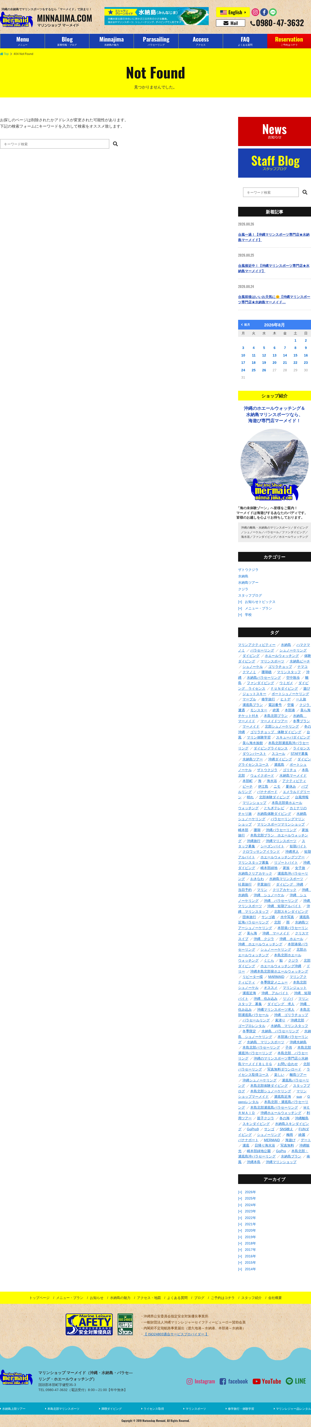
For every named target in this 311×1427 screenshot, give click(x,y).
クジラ (243, 589)
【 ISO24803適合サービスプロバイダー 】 (176, 1334)
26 (264, 370)
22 (295, 363)
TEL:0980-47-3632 (53, 1390)
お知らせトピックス (260, 602)
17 (243, 363)
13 (274, 355)
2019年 (250, 1237)
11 (254, 355)
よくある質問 (177, 1298)
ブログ (199, 1298)
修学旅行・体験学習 (241, 1408)
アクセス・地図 (149, 1298)
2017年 (250, 1250)
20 (274, 363)
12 (264, 355)
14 (285, 355)
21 (285, 363)
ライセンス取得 (154, 1408)
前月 (247, 324)
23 (306, 363)
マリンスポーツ (196, 1408)
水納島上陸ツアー (14, 1408)
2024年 (250, 1205)
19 (264, 363)
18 (254, 363)
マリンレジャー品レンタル (293, 1408)
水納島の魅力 (120, 1298)
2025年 (250, 1198)
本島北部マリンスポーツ (63, 1408)
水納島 (243, 576)
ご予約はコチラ (223, 1298)
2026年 (250, 1192)
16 (306, 355)
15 (295, 355)
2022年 (250, 1218)
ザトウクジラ (248, 570)
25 (254, 370)
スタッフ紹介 (251, 1298)
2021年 (250, 1224)
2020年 (250, 1230)
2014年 (250, 1269)
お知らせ (97, 1298)
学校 (248, 615)
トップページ (39, 1298)
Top (6, 54)
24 (243, 370)
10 (243, 355)
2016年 (250, 1256)
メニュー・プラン (258, 608)
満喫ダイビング (111, 1408)
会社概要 (275, 1298)
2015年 (250, 1262)
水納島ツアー (248, 582)
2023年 (250, 1211)
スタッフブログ (250, 595)
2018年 (250, 1243)
